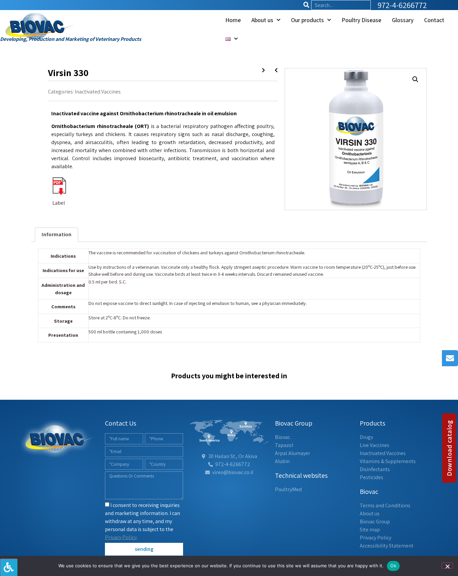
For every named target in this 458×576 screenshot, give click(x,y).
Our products (307, 20)
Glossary (402, 20)
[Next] (273, 70)
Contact (434, 20)
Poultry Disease (361, 20)
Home (233, 20)
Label (58, 202)
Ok (393, 565)
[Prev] (266, 70)
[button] (415, 79)
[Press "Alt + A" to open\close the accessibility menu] (8, 567)
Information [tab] (56, 234)
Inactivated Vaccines (98, 91)
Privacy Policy (120, 537)
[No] (447, 566)
